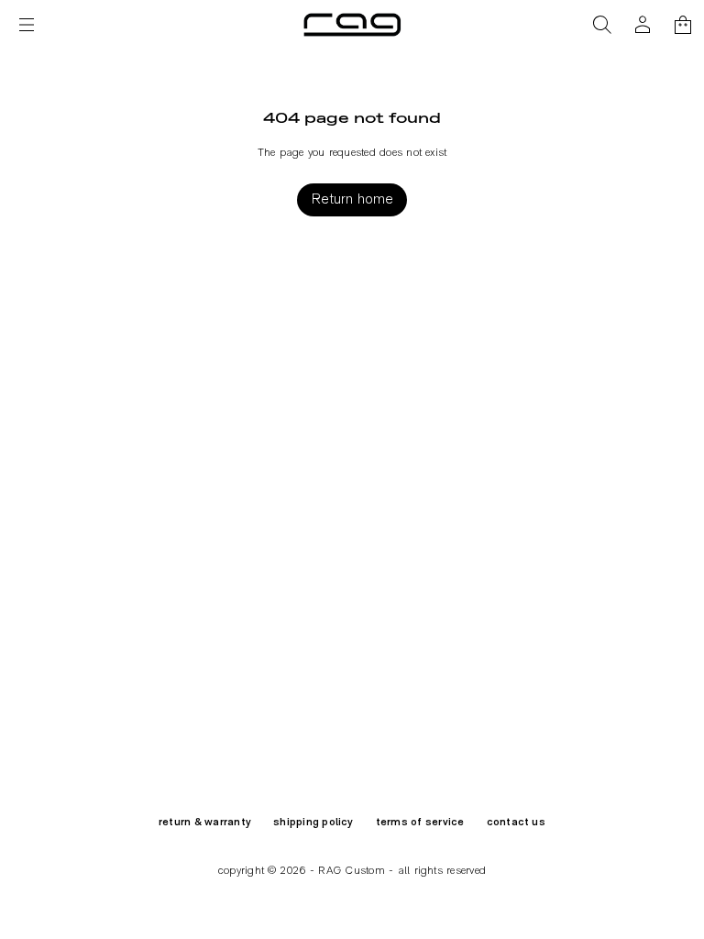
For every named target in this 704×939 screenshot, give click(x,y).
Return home (352, 200)
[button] (602, 25)
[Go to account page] (642, 25)
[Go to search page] (602, 25)
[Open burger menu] (27, 25)
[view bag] (683, 25)
